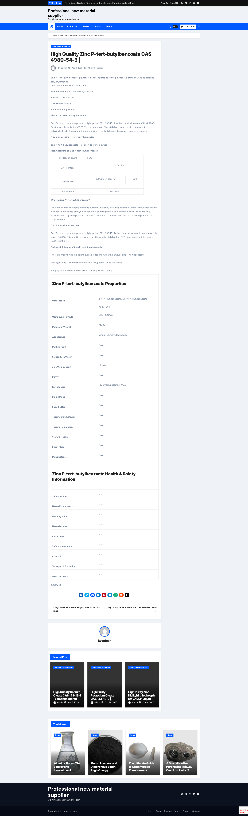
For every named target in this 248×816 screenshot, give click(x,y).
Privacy (186, 811)
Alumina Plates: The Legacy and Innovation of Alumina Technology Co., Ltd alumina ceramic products (67, 772)
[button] (199, 26)
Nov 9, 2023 (73, 702)
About (109, 26)
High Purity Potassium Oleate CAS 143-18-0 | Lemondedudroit (102, 697)
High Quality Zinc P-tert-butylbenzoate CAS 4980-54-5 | (101, 57)
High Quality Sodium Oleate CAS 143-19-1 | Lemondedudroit (67, 695)
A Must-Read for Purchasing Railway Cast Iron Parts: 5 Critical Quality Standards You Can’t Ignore (179, 772)
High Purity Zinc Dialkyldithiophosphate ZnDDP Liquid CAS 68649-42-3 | (141, 697)
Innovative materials (61, 46)
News (86, 26)
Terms (177, 811)
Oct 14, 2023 (148, 702)
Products (72, 26)
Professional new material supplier (71, 13)
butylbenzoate (96, 68)
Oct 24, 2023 (111, 702)
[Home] (51, 26)
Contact (97, 26)
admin (106, 641)
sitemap (196, 811)
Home (60, 26)
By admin (62, 68)
